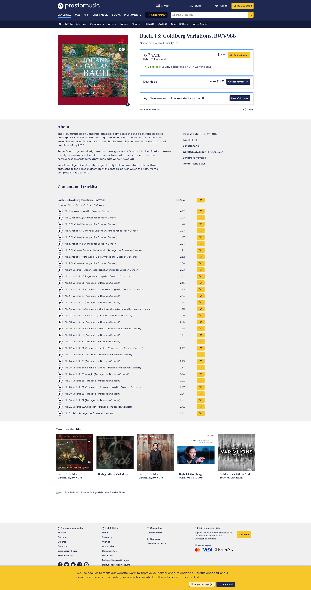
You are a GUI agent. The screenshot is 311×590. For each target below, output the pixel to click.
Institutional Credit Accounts (116, 564)
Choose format (236, 81)
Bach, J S (63, 200)
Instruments (132, 14)
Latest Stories (200, 24)
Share (250, 109)
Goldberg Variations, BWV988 (86, 200)
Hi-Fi (86, 14)
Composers (97, 24)
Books (116, 14)
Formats (149, 24)
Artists (112, 24)
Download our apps (156, 543)
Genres (136, 24)
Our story (62, 546)
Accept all (227, 584)
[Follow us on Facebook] (61, 564)
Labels (124, 24)
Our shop (62, 541)
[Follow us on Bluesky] (74, 564)
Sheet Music (101, 14)
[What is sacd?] (150, 55)
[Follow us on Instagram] (80, 564)
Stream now (158, 98)
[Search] (251, 15)
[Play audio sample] (60, 211)
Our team (62, 537)
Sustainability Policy (67, 551)
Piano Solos (198, 163)
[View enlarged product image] (93, 70)
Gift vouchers (109, 546)
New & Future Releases (72, 24)
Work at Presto (65, 555)
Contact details (154, 532)
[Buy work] (201, 200)
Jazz (77, 14)
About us (62, 532)
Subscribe (244, 534)
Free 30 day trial (239, 98)
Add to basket (240, 54)
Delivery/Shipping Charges (115, 560)
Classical (64, 14)
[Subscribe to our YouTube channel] (87, 564)
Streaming (158, 14)
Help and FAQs (109, 551)
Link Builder (107, 555)
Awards (162, 24)
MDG (194, 140)
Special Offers (179, 24)
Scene (195, 146)
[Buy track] (201, 211)
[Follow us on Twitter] (67, 564)
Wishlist (224, 5)
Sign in (198, 5)
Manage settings (200, 584)
